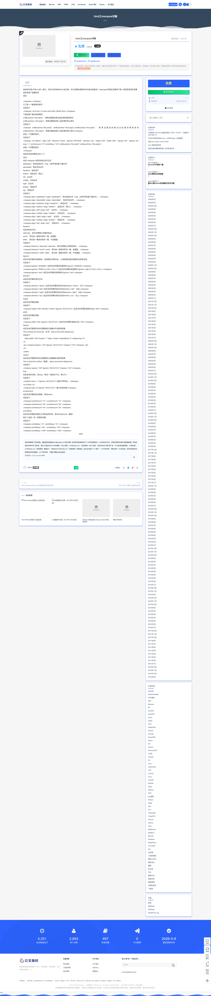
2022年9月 (152, 272)
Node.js (151, 790)
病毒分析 (151, 879)
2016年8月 (152, 492)
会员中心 (96, 967)
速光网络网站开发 (38, 981)
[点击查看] (134, 457)
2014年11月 (152, 552)
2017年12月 (152, 449)
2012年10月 (152, 604)
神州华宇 (73, 981)
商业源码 (66, 964)
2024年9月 (152, 209)
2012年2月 (152, 624)
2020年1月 (152, 370)
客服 (207, 951)
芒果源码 (62, 981)
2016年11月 (152, 486)
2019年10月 (152, 380)
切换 (207, 973)
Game (150, 740)
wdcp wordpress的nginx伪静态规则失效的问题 (37, 485)
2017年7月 (152, 463)
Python (150, 800)
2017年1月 (152, 482)
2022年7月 (152, 278)
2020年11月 (152, 344)
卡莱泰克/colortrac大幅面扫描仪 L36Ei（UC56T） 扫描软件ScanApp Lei (168, 133)
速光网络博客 (49, 981)
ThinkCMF (152, 813)
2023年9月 (152, 239)
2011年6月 (152, 647)
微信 (207, 958)
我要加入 (96, 971)
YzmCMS (151, 846)
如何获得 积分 (84, 68)
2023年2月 (152, 262)
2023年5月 (152, 252)
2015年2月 (152, 542)
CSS (73, 4)
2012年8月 (152, 608)
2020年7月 (152, 354)
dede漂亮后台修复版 (155, 174)
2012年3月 (152, 621)
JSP (149, 770)
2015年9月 (152, 519)
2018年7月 (152, 430)
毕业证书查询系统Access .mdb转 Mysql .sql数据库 (165, 138)
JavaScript (82, 4)
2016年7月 (152, 496)
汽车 (149, 872)
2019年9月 (152, 384)
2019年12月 (152, 374)
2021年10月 (152, 308)
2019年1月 (152, 410)
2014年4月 (152, 575)
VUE (149, 826)
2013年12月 (152, 588)
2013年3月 (152, 594)
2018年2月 (152, 446)
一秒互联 (56, 981)
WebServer (152, 829)
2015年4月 (152, 535)
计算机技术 (152, 885)
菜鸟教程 (103, 981)
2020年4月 (152, 361)
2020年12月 (152, 341)
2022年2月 (152, 295)
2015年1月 (152, 545)
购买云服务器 (96, 981)
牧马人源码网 (117, 981)
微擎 (149, 865)
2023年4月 (152, 255)
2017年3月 (152, 476)
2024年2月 (152, 222)
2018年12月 (152, 413)
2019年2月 (152, 407)
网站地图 (139, 985)
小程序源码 (152, 856)
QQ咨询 (115, 55)
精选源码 (43, 4)
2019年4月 (152, 400)
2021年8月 (152, 314)
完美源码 (28, 455)
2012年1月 (152, 627)
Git (149, 744)
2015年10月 (152, 515)
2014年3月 (152, 578)
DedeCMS (92, 4)
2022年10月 (152, 268)
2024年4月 (152, 216)
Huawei (150, 757)
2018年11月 (152, 417)
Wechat (52, 4)
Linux (150, 777)
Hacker (102, 4)
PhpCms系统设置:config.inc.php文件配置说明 (96, 521)
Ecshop (151, 734)
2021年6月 (152, 321)
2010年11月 (152, 670)
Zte (149, 849)
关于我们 (111, 4)
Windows (151, 839)
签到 (207, 943)
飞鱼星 (150, 889)
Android (151, 691)
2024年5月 (152, 212)
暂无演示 (99, 55)
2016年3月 (152, 502)
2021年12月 (152, 301)
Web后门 (151, 833)
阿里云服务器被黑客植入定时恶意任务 (161, 148)
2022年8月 (152, 275)
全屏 (207, 966)
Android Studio (153, 694)
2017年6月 (152, 466)
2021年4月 (152, 328)
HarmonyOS (152, 750)
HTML (66, 4)
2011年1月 (152, 664)
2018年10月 (152, 420)
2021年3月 (152, 331)
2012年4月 (152, 617)
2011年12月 (152, 631)
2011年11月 (152, 634)
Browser (151, 704)
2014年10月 (152, 555)
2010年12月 (152, 667)
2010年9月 (152, 677)
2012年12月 (152, 598)
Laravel (150, 773)
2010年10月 (152, 673)
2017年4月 (152, 473)
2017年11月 (152, 453)
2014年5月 (152, 571)
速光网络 (29, 981)
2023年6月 (152, 249)
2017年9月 (152, 456)
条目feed (151, 906)
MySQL (151, 783)
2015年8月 (152, 522)
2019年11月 (152, 377)
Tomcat (150, 819)
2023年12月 (152, 229)
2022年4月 (152, 288)
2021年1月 (152, 338)
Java (150, 763)
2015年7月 (152, 525)
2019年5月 (152, 397)
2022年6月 (152, 282)
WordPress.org (153, 913)
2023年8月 (152, 242)
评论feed (151, 909)
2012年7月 (152, 611)
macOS (151, 780)
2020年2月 (152, 367)
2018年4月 (152, 440)
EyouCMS (152, 737)
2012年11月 (152, 601)
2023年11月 (152, 232)
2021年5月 (152, 324)
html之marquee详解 (38, 455)
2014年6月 (152, 568)
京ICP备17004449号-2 (128, 985)
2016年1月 (152, 505)
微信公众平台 (81, 981)
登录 (149, 903)
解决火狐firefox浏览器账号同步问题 (161, 183)
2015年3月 (152, 538)
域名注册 (88, 981)
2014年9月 (152, 558)
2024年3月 (152, 219)
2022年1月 (152, 298)
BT (149, 707)
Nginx (150, 786)
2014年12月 (152, 548)
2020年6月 (152, 357)
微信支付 (151, 862)
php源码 (151, 796)
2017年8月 (152, 459)
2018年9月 (152, 423)
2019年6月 (152, 393)
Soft (149, 806)
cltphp (150, 721)
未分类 (150, 869)
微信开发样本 (117, 520)
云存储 (150, 852)
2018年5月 (152, 436)
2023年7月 (152, 245)
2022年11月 (152, 265)
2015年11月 (152, 512)
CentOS (151, 711)
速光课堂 (66, 971)
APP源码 (151, 697)
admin (29, 467)
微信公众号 (152, 859)
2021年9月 (152, 311)
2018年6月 (152, 433)
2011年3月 (152, 657)
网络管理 (151, 882)
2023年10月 (152, 235)
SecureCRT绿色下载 (155, 165)
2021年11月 (152, 305)
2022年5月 (152, 285)
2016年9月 (152, 489)
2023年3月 (152, 258)
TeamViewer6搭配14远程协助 (31, 520)
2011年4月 (152, 654)
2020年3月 (152, 364)
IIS (149, 760)
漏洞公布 (151, 875)
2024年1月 (152, 226)
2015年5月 (152, 532)
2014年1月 (152, 585)
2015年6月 (152, 529)
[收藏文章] (124, 467)
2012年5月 (152, 614)
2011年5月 (152, 650)
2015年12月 (152, 509)
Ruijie (150, 803)
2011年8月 (152, 641)
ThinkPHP (151, 816)
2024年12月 (152, 206)
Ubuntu (150, 823)
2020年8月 (152, 351)
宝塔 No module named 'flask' (158, 141)
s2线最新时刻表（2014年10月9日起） (65, 520)
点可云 (68, 981)
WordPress (152, 842)
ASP (149, 701)
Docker (150, 730)
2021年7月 (152, 318)
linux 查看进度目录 (154, 145)
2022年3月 (152, 291)
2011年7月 (152, 644)
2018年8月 (152, 426)
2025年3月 (152, 202)
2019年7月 (152, 390)
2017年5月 (152, 469)
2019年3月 (152, 403)
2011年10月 (152, 637)
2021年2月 (152, 334)
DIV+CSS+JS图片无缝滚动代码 (129, 485)
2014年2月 (152, 581)
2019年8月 (152, 387)
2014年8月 (152, 561)
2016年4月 (152, 499)
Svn (149, 809)
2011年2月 (152, 660)
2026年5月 (152, 199)
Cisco (150, 717)
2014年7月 (152, 565)
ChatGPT (151, 714)
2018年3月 (152, 443)
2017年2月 (152, 479)
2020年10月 (152, 347)
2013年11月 (152, 591)
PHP (59, 4)
